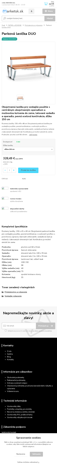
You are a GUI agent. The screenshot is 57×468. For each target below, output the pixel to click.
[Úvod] (13, 11)
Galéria (10, 354)
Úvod (3, 25)
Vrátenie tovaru (13, 391)
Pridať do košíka (28, 170)
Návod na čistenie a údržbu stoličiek (21, 412)
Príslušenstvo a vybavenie (33, 25)
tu (38, 462)
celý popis (33, 135)
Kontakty (10, 359)
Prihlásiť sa (43, 326)
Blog (9, 357)
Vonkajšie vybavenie (13, 296)
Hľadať (50, 18)
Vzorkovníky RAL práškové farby (19, 415)
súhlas (35, 442)
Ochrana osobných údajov (17, 383)
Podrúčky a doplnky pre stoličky (19, 409)
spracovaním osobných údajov (23, 331)
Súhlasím (36, 454)
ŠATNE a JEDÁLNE (14, 25)
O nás (9, 351)
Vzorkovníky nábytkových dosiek (19, 417)
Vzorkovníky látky (14, 406)
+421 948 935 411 (8, 3)
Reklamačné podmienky (16, 380)
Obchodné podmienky (15, 377)
